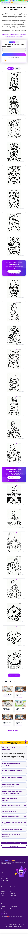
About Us (3, 876)
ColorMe (12, 911)
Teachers (3, 886)
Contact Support (14, 846)
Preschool (3, 889)
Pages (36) (10, 68)
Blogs (2, 872)
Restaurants (3, 897)
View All (23, 683)
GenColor (12, 908)
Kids (11, 891)
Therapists (12, 893)
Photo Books (12, 886)
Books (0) (17, 68)
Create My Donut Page (14, 271)
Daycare (3, 891)
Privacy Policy (9, 926)
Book (17, 42)
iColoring (3, 911)
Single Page (12, 42)
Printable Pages (13, 900)
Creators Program (5, 880)
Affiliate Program (4, 878)
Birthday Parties (13, 897)
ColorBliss (3, 906)
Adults (2, 893)
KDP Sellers (3, 900)
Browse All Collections (14, 730)
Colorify (2, 908)
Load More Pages (14, 675)
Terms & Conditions (17, 926)
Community (3, 874)
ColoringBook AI (13, 906)
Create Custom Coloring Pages (14, 843)
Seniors (2, 895)
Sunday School (13, 895)
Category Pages (4, 869)
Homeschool (12, 889)
